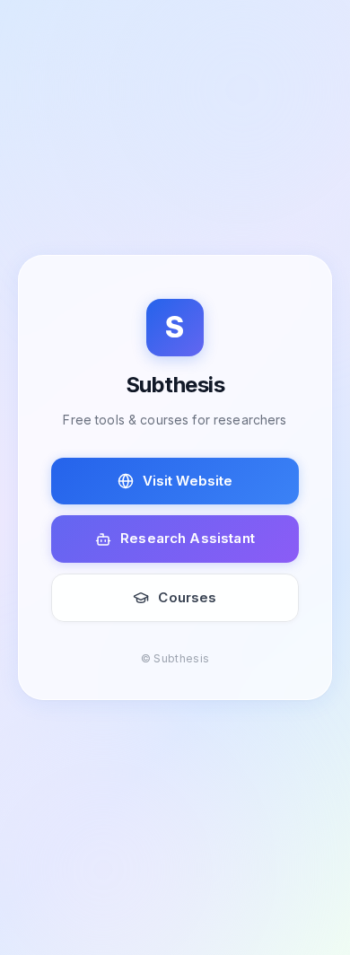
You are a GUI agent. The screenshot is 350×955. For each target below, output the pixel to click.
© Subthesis (175, 658)
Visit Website (188, 480)
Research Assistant (187, 538)
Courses (187, 597)
